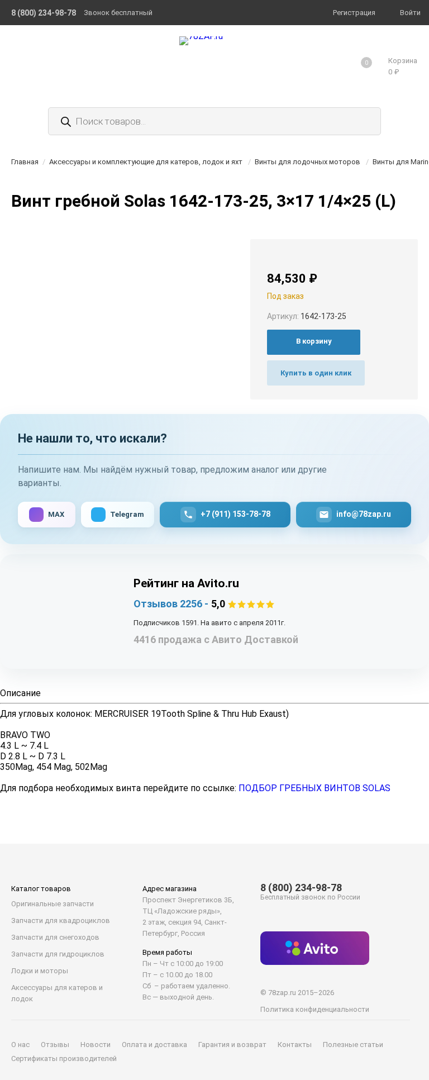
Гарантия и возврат (232, 1044)
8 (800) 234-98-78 (301, 887)
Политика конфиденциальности (314, 1009)
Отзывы (55, 1044)
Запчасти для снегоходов (55, 937)
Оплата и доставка (154, 1044)
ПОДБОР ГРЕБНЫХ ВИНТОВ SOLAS (314, 788)
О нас (20, 1044)
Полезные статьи (353, 1044)
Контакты (295, 1044)
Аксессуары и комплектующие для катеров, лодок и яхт (145, 162)
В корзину (314, 341)
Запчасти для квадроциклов (60, 920)
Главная (25, 162)
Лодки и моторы (39, 971)
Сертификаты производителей (64, 1058)
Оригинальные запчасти (52, 904)
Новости (95, 1044)
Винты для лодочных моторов (307, 162)
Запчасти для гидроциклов (57, 954)
